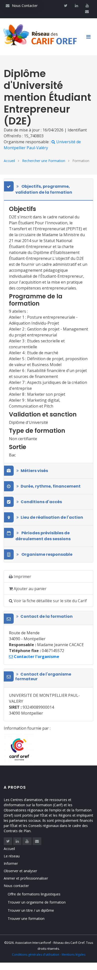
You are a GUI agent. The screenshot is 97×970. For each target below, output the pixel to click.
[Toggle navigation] (90, 37)
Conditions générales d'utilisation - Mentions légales (48, 954)
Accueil (9, 160)
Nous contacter (16, 885)
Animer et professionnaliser (26, 878)
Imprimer (22, 576)
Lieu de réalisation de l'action (52, 517)
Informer (11, 863)
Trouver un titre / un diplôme (31, 910)
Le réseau (12, 856)
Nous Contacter (22, 5)
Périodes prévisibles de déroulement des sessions (43, 536)
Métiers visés (34, 471)
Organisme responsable (46, 554)
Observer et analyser (20, 870)
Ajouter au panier (30, 588)
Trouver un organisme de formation (37, 902)
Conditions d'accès (41, 502)
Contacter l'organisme (36, 656)
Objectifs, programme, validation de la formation (43, 189)
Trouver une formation (26, 918)
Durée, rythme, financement (51, 486)
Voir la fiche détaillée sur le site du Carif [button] (50, 600)
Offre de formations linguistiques (34, 894)
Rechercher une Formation (43, 160)
